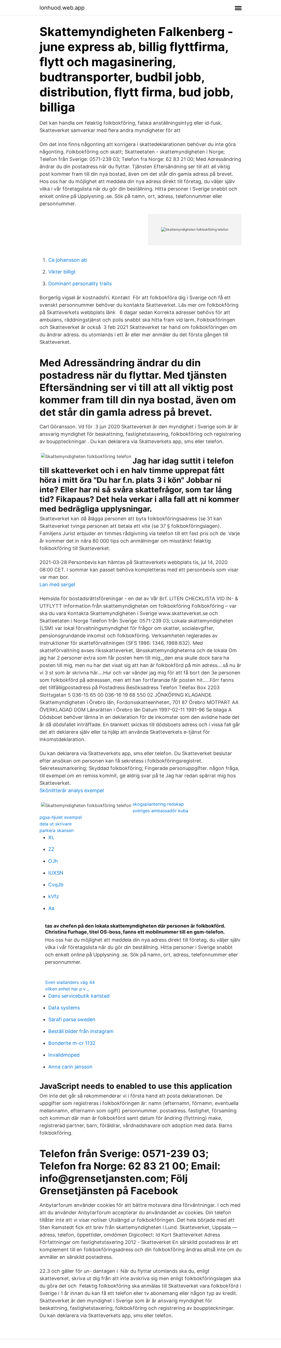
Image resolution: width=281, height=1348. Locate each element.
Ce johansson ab (67, 260)
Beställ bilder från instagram (81, 1031)
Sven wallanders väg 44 (70, 982)
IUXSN (55, 873)
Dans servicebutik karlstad (78, 996)
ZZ (51, 849)
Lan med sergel (57, 584)
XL (51, 837)
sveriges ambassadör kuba (160, 810)
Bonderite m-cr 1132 (71, 1043)
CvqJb (55, 884)
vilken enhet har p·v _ (67, 989)
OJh (53, 861)
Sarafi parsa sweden (71, 1019)
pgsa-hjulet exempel (61, 817)
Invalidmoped (64, 1055)
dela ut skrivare (56, 824)
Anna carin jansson (70, 1067)
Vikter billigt (62, 272)
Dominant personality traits (80, 283)
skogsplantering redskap (158, 804)
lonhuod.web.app (62, 7)
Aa (51, 908)
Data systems (64, 1008)
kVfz (53, 896)
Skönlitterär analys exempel (72, 790)
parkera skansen (57, 830)
